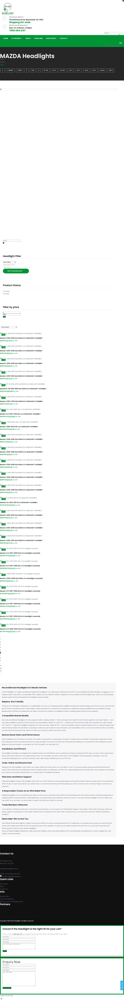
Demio (102, 70)
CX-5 (70, 70)
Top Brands (16, 38)
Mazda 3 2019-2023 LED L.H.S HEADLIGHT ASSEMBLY (19, 427)
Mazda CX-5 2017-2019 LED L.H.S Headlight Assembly (20, 566)
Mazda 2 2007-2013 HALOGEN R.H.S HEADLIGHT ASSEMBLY (21, 401)
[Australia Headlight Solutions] (7, 14)
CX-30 (62, 70)
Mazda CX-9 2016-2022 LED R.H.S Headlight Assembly (20, 629)
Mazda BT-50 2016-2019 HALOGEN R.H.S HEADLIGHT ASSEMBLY (23, 389)
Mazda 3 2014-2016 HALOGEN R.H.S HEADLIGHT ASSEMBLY (21, 439)
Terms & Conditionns (7, 899)
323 (32, 70)
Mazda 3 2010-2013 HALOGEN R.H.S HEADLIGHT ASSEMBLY (21, 338)
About (28, 38)
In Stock (7, 291)
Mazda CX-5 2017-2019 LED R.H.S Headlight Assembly (20, 553)
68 (1, 668)
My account (4, 884)
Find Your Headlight (15, 271)
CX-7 (78, 70)
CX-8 (86, 70)
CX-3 (54, 70)
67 (1, 666)
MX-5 (111, 70)
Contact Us (4, 889)
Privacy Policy (4, 896)
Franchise (38, 38)
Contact (63, 38)
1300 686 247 (17, 30)
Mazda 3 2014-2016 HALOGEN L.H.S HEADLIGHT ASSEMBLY (21, 351)
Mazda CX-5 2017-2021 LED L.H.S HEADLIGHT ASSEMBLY (20, 414)
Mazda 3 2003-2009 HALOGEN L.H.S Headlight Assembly (21, 578)
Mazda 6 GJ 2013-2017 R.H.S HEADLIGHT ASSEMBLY (19, 502)
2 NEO (20, 70)
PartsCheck (51, 38)
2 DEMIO (10, 70)
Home (5, 38)
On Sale (6, 294)
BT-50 (46, 70)
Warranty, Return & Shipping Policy (11, 902)
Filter (4, 317)
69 (1, 671)
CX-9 (94, 70)
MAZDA (2, 62)
